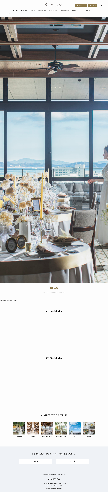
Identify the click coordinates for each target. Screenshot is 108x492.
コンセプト (15, 10)
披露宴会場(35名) (65, 10)
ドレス (81, 10)
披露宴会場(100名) (53, 10)
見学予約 (73, 461)
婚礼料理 (74, 10)
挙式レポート (89, 10)
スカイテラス (75, 436)
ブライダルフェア (81, 5)
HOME (4, 14)
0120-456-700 (54, 479)
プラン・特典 (24, 10)
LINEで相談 (93, 5)
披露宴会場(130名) (42, 10)
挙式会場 (33, 10)
